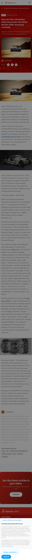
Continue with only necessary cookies (11, 520)
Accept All (6, 556)
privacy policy (9, 546)
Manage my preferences (10, 552)
